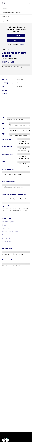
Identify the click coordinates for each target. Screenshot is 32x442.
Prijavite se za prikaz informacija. (12, 67)
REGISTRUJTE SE (16, 35)
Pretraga (4, 8)
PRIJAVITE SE (16, 40)
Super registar (6, 21)
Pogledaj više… (6, 206)
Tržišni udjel (5, 16)
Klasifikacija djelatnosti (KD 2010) (11, 12)
